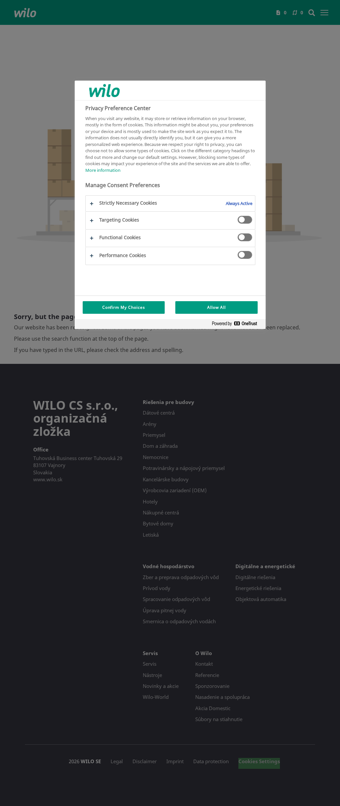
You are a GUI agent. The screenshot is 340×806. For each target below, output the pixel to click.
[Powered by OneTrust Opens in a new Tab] (237, 325)
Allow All (216, 307)
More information (103, 170)
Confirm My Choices (123, 307)
